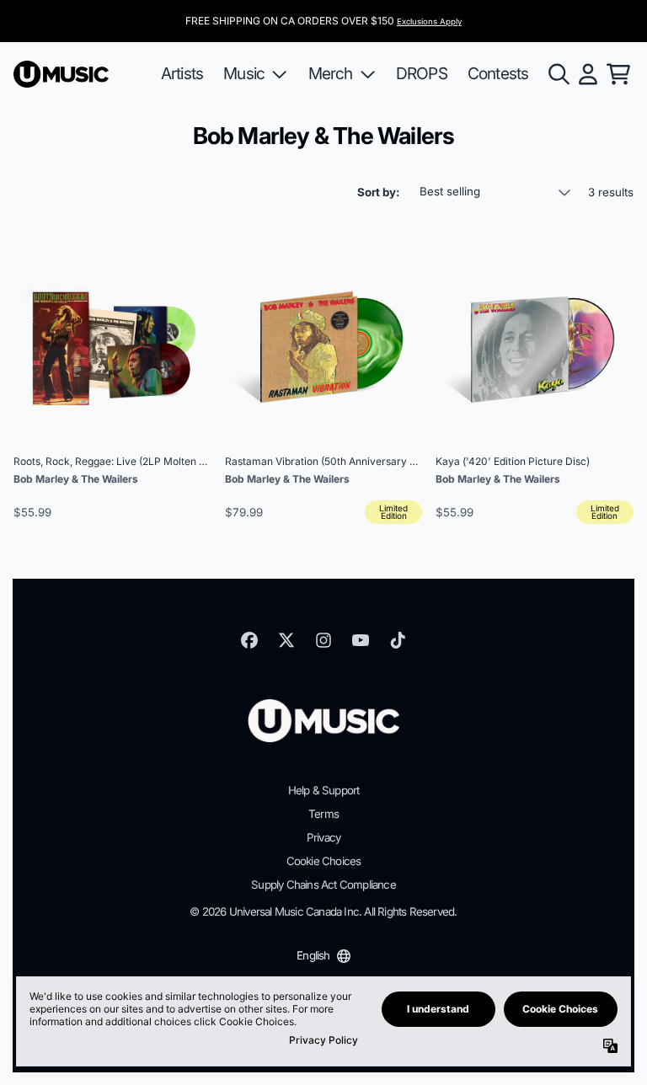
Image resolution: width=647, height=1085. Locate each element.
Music (244, 73)
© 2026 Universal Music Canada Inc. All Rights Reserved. (323, 911)
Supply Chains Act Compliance (323, 884)
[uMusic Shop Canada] (61, 74)
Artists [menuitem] (182, 73)
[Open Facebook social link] (249, 640)
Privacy (323, 837)
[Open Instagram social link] (323, 640)
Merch (330, 73)
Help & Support (324, 790)
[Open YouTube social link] (360, 640)
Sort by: (378, 192)
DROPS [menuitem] (421, 73)
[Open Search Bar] (557, 74)
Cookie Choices (323, 861)
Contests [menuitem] (498, 73)
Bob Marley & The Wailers (75, 479)
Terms (323, 813)
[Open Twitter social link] (286, 640)
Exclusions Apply (429, 21)
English (313, 955)
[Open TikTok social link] (397, 640)
